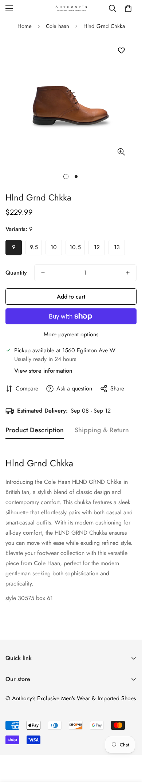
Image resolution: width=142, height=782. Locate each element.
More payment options (71, 334)
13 (117, 247)
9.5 (34, 247)
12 (97, 247)
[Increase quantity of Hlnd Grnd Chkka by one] (127, 273)
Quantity (16, 272)
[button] (128, 8)
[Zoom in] (121, 151)
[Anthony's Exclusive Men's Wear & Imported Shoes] (71, 8)
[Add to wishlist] (121, 50)
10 (54, 247)
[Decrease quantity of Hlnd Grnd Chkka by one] (43, 273)
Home (24, 26)
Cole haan (57, 26)
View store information (43, 370)
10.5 (75, 247)
